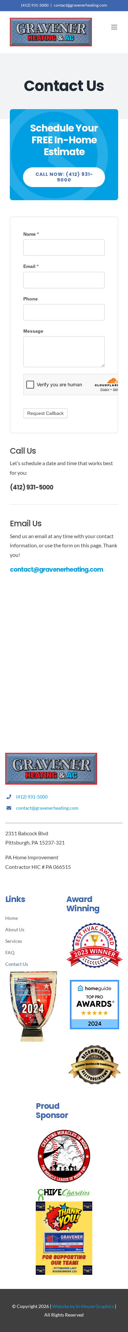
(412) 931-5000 (32, 796)
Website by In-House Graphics (83, 1306)
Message (33, 331)
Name (31, 234)
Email (30, 266)
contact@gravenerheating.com (80, 5)
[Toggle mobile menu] (114, 27)
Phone (30, 298)
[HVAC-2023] (94, 925)
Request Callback (45, 413)
